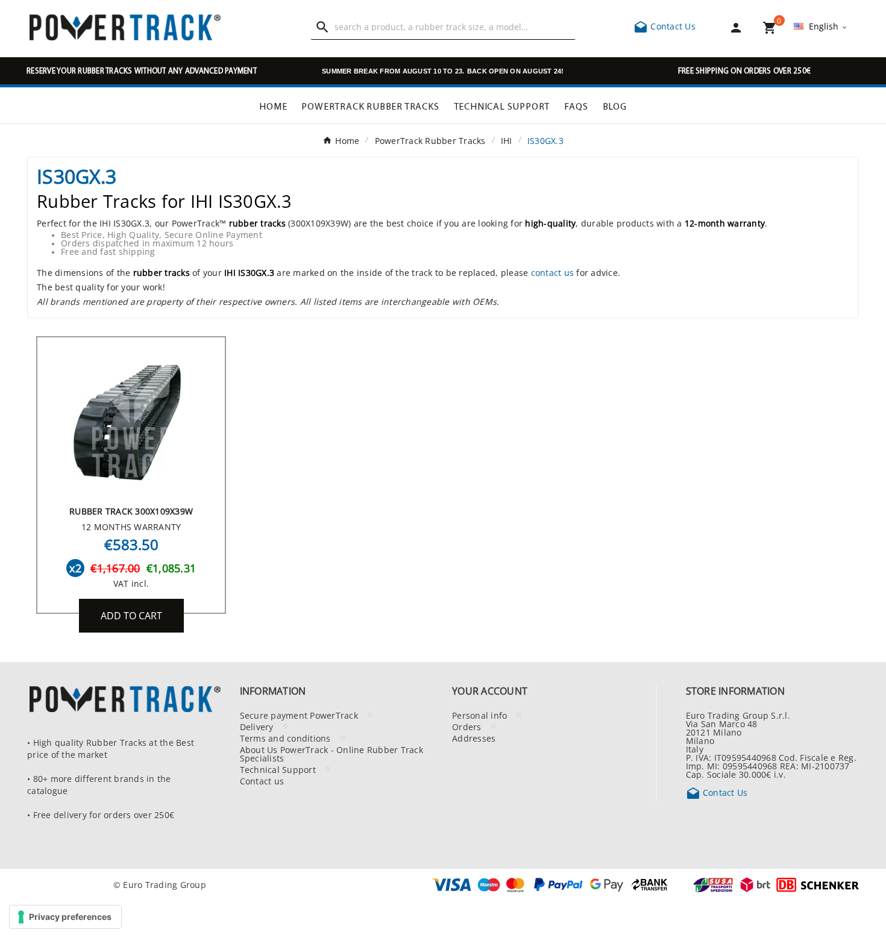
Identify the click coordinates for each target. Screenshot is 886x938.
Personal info (479, 715)
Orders (467, 726)
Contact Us (664, 26)
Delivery (257, 726)
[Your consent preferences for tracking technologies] (65, 916)
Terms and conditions (285, 738)
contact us (552, 272)
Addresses (473, 738)
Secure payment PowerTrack (299, 715)
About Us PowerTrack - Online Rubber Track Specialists (331, 753)
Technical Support (278, 769)
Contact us (262, 781)
